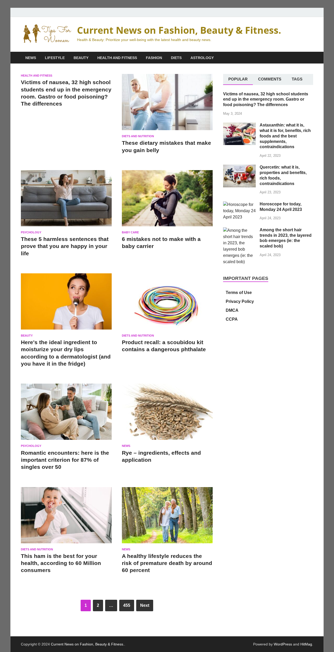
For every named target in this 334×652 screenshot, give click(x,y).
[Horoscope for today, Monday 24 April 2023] (239, 204)
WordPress (283, 644)
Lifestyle (55, 58)
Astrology (202, 58)
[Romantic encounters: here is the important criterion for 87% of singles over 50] (66, 414)
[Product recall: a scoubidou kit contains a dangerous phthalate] (167, 303)
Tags (297, 79)
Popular (238, 79)
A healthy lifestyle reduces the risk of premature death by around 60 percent (167, 563)
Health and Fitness (117, 58)
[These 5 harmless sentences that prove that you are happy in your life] (66, 200)
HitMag (306, 644)
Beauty (81, 58)
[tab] (238, 79)
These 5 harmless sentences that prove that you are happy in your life (65, 246)
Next (144, 605)
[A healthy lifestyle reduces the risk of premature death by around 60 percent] (167, 517)
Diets (176, 58)
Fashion (154, 58)
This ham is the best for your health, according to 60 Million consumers (61, 563)
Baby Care (130, 232)
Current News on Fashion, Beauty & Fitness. (179, 30)
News (30, 58)
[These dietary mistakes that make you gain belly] (167, 104)
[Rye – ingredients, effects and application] (167, 414)
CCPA (232, 319)
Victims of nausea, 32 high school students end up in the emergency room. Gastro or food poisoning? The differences (265, 99)
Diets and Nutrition (138, 136)
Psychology (31, 232)
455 (126, 605)
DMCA (232, 310)
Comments (269, 79)
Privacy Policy (240, 301)
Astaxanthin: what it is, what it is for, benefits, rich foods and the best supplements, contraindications (285, 136)
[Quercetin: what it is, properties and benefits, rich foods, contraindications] (239, 167)
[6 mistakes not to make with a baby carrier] (167, 200)
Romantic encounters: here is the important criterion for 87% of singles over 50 (65, 460)
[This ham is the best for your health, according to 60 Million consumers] (66, 517)
